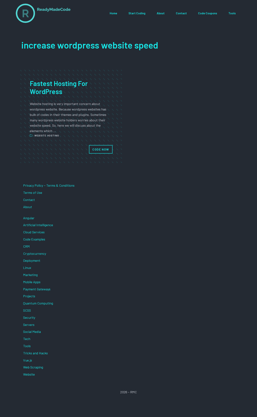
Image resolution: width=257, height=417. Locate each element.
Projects (29, 296)
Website (29, 374)
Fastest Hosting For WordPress (59, 87)
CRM (26, 246)
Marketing (30, 275)
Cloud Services (34, 232)
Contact (181, 13)
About (161, 13)
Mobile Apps (31, 282)
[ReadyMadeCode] (43, 13)
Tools (232, 13)
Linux (27, 268)
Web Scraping (33, 367)
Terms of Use (32, 192)
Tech (26, 339)
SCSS (27, 310)
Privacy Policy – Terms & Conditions (49, 185)
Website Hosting (46, 135)
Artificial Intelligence (38, 225)
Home (113, 13)
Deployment (31, 260)
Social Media (32, 331)
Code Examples (34, 239)
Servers (28, 325)
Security (29, 317)
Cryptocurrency (34, 253)
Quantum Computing (38, 303)
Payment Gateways (36, 289)
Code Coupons (207, 13)
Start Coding (136, 13)
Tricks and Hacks (35, 353)
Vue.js (27, 360)
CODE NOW (100, 149)
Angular (28, 218)
